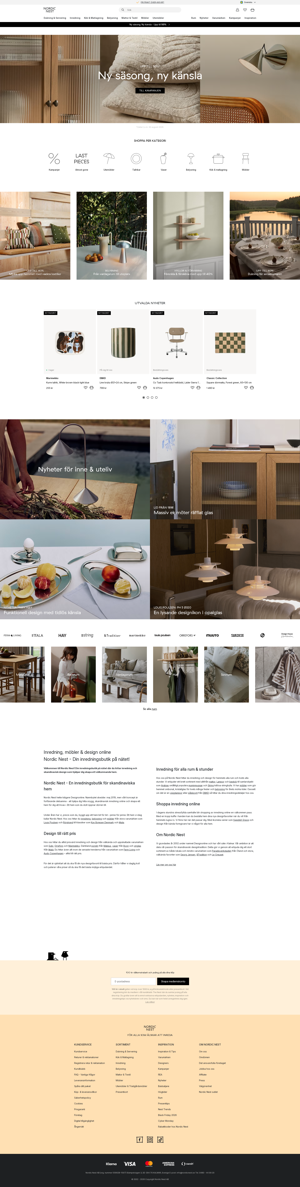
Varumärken (218, 18)
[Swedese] (237, 635)
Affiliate (203, 1074)
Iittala (121, 822)
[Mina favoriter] (245, 10)
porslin (94, 846)
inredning (86, 818)
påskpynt (193, 793)
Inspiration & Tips (167, 1051)
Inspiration (250, 18)
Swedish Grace (241, 820)
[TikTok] (160, 1139)
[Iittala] (37, 635)
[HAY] (62, 635)
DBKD (206, 793)
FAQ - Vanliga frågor (84, 1074)
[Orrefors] (187, 635)
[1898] (262, 635)
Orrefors (59, 846)
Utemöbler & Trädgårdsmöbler (131, 1086)
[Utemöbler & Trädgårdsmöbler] (109, 158)
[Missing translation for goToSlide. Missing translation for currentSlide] (143, 397)
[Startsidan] (50, 9)
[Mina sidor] (237, 10)
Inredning (75, 18)
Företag (78, 1115)
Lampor (220, 781)
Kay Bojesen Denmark (102, 822)
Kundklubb (79, 1068)
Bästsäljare (163, 1086)
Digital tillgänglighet (84, 1120)
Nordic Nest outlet (208, 1091)
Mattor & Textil (130, 18)
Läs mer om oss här (166, 864)
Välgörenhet (205, 1086)
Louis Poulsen (51, 822)
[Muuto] (212, 635)
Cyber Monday (166, 1120)
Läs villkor (150, 1002)
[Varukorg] (252, 10)
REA (160, 1074)
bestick (233, 781)
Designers (163, 1063)
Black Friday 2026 (167, 1115)
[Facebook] (140, 1139)
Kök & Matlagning (93, 18)
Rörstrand (68, 822)
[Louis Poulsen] (162, 635)
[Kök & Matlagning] (218, 158)
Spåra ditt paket (82, 1086)
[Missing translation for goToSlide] (148, 397)
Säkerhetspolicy (82, 1097)
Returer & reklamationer (86, 1057)
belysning (97, 818)
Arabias (165, 785)
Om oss (203, 1051)
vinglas (137, 846)
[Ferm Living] (12, 635)
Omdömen (204, 1057)
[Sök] (122, 9)
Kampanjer (235, 18)
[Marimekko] (137, 635)
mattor (212, 781)
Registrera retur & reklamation (89, 1063)
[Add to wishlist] (85, 388)
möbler (110, 818)
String (211, 785)
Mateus (107, 846)
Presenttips (164, 1103)
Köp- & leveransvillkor (85, 1091)
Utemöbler (158, 18)
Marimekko (74, 846)
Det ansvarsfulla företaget (212, 1063)
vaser (115, 846)
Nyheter (204, 18)
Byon (126, 846)
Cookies (78, 1103)
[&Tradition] (112, 635)
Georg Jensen (187, 854)
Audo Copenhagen (53, 853)
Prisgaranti (79, 1109)
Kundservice (80, 1051)
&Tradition (202, 854)
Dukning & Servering (55, 18)
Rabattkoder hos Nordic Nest (173, 1126)
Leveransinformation (84, 1080)
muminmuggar (195, 785)
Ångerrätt (79, 1126)
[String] (87, 635)
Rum (193, 18)
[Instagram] (150, 1139)
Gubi (51, 846)
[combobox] (248, 2)
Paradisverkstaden (221, 851)
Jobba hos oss (206, 1068)
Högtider (162, 1091)
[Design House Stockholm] (287, 635)
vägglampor (176, 793)
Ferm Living (129, 849)
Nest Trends (164, 1109)
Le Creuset (217, 854)
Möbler (145, 18)
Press (202, 1080)
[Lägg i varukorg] (91, 387)
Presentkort (122, 1091)
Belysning (112, 18)
